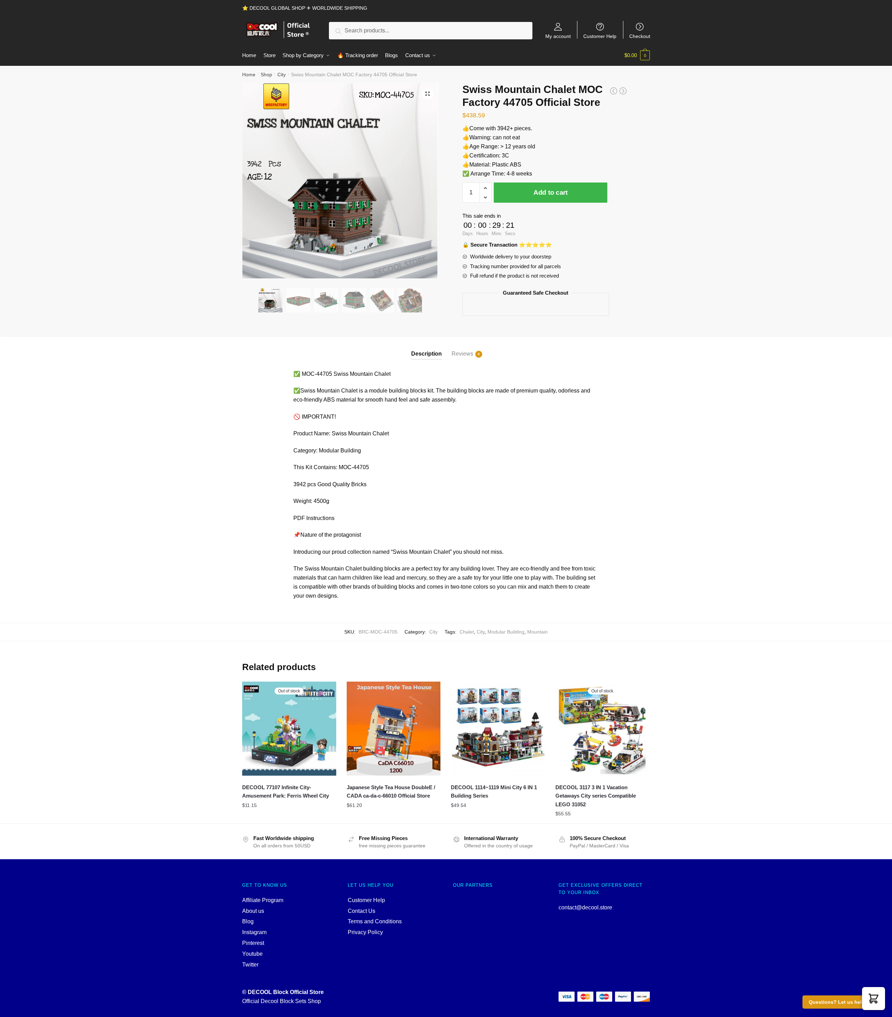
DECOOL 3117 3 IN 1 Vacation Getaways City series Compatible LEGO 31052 (595, 795)
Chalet (467, 632)
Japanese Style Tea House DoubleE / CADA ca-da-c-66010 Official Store (391, 791)
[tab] (426, 348)
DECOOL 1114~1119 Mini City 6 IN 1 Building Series (494, 791)
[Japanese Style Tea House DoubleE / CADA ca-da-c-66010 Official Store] (394, 729)
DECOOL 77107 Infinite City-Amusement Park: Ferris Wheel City (285, 791)
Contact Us (361, 911)
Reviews (462, 354)
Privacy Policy (365, 932)
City (281, 74)
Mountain (537, 632)
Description (426, 354)
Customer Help (599, 36)
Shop (266, 74)
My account (558, 36)
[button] (873, 998)
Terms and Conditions (375, 921)
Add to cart (550, 192)
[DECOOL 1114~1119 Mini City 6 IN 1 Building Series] (498, 729)
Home (248, 74)
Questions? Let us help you (842, 1002)
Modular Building (505, 632)
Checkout (639, 36)
